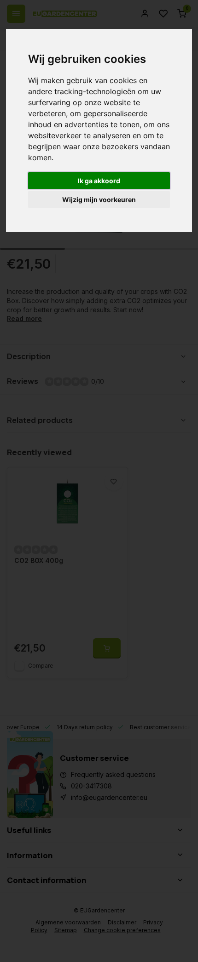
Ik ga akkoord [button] (99, 181)
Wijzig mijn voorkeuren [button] (99, 199)
